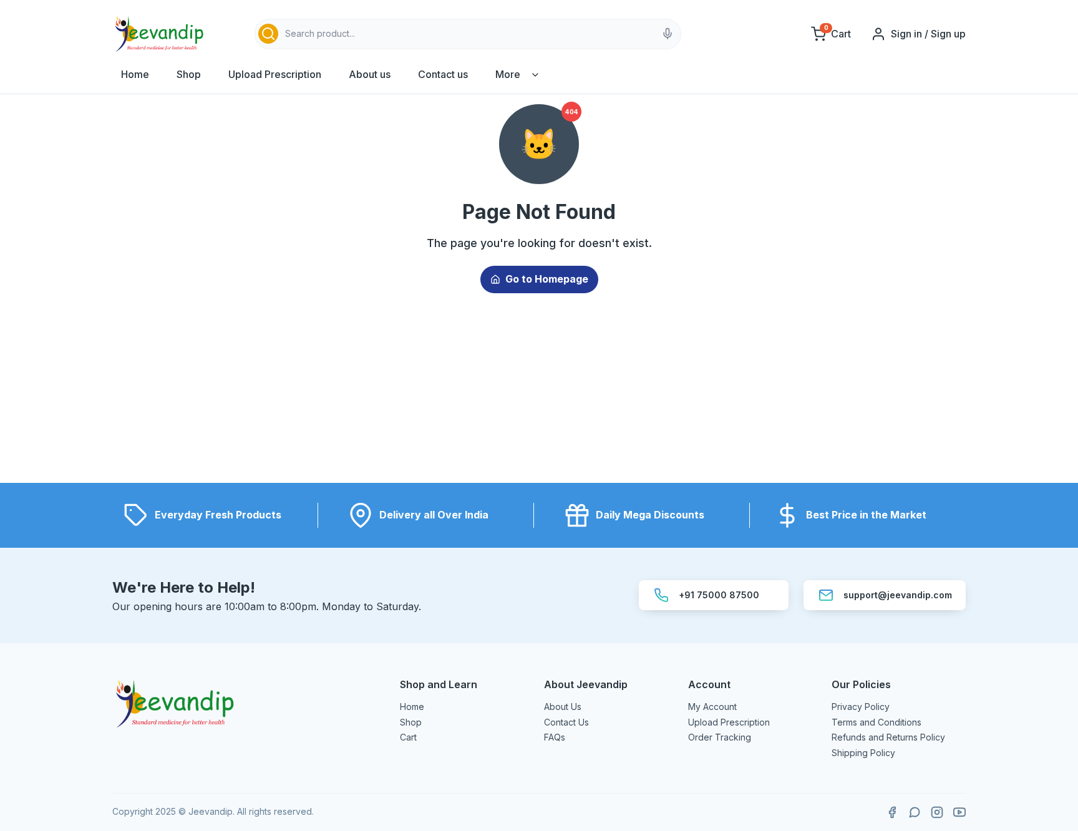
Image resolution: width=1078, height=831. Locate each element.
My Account (712, 706)
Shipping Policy (863, 752)
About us (370, 74)
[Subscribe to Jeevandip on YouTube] (959, 812)
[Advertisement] (539, 395)
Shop (189, 74)
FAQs (554, 737)
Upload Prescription (274, 74)
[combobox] (468, 34)
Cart (408, 737)
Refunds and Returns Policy (888, 737)
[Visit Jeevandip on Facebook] (892, 812)
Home (135, 74)
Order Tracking (719, 737)
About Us (562, 706)
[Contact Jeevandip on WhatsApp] (914, 812)
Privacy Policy (861, 706)
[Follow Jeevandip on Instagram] (937, 812)
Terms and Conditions (876, 722)
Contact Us (566, 722)
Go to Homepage (546, 279)
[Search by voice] (667, 33)
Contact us (443, 74)
